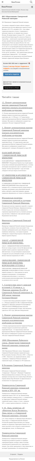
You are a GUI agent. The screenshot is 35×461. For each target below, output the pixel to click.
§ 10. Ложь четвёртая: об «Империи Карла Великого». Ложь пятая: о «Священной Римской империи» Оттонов (15, 411)
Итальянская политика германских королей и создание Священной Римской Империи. (16, 200)
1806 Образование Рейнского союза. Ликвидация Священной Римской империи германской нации (16, 344)
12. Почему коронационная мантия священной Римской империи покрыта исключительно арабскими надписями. (17, 106)
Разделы (20, 454)
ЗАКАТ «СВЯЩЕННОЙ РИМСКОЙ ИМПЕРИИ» (13, 241)
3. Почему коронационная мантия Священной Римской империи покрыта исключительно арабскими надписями (17, 131)
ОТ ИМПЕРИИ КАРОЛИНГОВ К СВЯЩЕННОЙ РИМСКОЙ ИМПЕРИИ (17, 178)
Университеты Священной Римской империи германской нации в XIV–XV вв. (15, 388)
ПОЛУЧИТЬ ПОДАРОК (12, 74)
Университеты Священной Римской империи (14, 434)
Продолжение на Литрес (11, 87)
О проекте (13, 454)
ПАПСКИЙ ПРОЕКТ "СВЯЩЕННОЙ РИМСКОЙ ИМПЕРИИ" (14, 155)
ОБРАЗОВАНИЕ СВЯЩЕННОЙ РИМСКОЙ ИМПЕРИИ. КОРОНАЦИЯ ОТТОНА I (16, 263)
